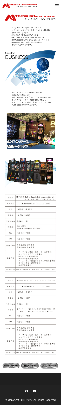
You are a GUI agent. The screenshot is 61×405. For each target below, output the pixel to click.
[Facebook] (26, 391)
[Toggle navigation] (57, 5)
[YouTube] (34, 391)
